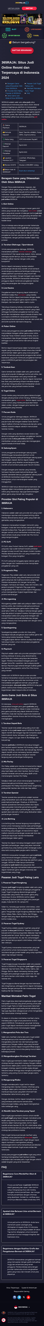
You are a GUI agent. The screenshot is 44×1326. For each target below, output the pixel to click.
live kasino (22, 295)
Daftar (29, 8)
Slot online (33, 211)
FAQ (28, 93)
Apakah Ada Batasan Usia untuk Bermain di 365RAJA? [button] (22, 1212)
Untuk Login (14, 8)
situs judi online (17, 704)
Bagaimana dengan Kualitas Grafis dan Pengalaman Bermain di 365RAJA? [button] (21, 1250)
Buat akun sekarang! (27, 171)
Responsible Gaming (21, 1291)
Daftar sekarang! (22, 50)
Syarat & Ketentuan (29, 1288)
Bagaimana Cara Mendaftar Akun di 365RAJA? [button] (19, 1175)
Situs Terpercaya (12, 1288)
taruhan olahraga (25, 252)
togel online (20, 400)
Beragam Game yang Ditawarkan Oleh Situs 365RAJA (14, 86)
